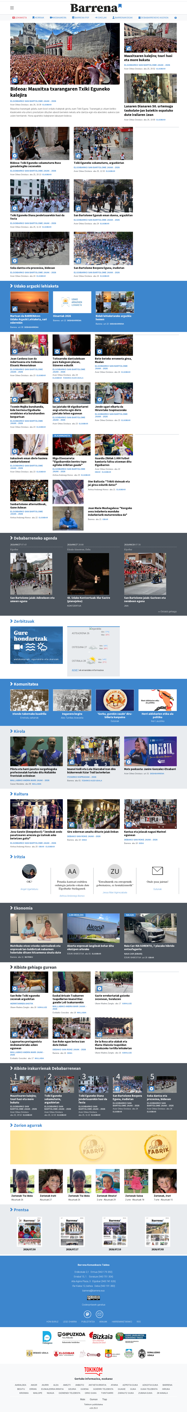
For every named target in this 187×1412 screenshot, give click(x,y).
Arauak (103, 1322)
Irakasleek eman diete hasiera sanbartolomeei (28, 459)
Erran (33, 1389)
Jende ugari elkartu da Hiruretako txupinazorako (111, 408)
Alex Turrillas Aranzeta (72, 717)
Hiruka (166, 1389)
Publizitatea (88, 1322)
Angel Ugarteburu (29, 889)
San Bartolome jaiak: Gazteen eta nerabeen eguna (145, 599)
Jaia (126, 606)
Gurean (94, 1399)
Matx (82, 1399)
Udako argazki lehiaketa (36, 286)
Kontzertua (74, 606)
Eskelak (102, 17)
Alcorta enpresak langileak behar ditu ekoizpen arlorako (90, 947)
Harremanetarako (122, 1322)
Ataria (114, 1385)
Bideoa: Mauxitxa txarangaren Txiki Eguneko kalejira (60, 91)
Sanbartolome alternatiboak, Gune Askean (28, 505)
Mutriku (29, 957)
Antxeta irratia (97, 1385)
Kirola (19, 731)
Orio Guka (90, 1393)
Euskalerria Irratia (52, 1389)
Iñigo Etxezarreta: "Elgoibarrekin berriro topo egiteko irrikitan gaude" (69, 461)
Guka (133, 1389)
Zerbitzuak (23, 621)
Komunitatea (25, 684)
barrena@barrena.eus (93, 1290)
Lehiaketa (21, 17)
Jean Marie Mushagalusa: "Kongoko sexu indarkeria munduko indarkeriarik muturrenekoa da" (110, 511)
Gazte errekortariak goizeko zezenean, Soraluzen (112, 997)
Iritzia (19, 856)
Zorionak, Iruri (162, 1195)
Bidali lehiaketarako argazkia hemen (113, 317)
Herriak (39, 17)
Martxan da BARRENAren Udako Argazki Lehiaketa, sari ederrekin (28, 319)
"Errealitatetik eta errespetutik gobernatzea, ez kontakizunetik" (114, 883)
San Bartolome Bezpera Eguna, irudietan (99, 268)
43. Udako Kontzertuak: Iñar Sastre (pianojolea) (88, 599)
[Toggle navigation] (12, 8)
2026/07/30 (29, 1249)
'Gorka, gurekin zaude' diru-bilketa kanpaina (115, 715)
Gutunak (115, 721)
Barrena (167, 1385)
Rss (139, 1322)
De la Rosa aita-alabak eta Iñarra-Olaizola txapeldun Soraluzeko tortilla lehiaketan (113, 1045)
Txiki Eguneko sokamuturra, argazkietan (99, 163)
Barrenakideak (124, 17)
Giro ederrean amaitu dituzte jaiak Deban (92, 831)
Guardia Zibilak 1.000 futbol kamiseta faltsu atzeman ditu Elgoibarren (113, 461)
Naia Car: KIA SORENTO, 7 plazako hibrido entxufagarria (149, 947)
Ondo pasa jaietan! (157, 881)
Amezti (67, 1385)
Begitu (21, 1389)
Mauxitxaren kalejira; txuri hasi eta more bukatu (148, 57)
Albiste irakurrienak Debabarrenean (47, 1068)
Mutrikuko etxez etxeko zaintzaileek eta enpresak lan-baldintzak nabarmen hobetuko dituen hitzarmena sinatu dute (35, 949)
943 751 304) (106, 1276)
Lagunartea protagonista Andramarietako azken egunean (26, 1045)
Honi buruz (52, 1322)
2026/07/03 (157, 1249)
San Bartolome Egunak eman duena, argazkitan (103, 215)
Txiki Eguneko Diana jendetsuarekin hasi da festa (37, 216)
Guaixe (121, 1389)
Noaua (50, 1393)
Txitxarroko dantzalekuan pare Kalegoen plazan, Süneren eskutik (69, 362)
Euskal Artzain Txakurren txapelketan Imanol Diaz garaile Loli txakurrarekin (68, 999)
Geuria (72, 1389)
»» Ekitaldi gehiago (167, 611)
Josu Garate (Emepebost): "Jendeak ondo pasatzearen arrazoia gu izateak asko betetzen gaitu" (36, 835)
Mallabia (36, 784)
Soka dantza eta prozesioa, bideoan (32, 268)
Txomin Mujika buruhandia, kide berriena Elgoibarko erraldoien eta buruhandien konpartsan (27, 411)
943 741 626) (109, 1281)
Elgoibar (47, 105)
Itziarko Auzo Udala (73, 378)
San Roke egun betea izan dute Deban (69, 1043)
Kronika (23, 1393)
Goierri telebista (103, 1389)
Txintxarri (107, 1393)
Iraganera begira (72, 713)
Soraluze (42, 1007)
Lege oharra (70, 1322)
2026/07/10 (115, 1249)
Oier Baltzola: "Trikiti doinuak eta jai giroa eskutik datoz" (109, 483)
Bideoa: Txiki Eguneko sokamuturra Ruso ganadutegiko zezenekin (35, 164)
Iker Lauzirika (157, 721)
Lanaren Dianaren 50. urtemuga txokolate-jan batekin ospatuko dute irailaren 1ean (148, 110)
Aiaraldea (20, 1385)
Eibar (98, 472)
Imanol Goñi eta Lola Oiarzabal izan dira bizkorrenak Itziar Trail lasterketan (91, 770)
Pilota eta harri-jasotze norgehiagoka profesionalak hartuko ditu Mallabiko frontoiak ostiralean (33, 772)
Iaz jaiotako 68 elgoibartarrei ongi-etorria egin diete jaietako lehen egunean (70, 410)
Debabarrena (31, 327)
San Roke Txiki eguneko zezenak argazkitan (25, 997)
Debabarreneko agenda (154, 17)
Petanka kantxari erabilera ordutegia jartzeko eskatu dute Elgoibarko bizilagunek (72, 885)
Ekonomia (23, 908)
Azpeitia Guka (130, 1385)
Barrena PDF (81, 17)
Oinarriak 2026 (62, 316)
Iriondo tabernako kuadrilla (29, 713)
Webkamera (59, 17)
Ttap (104, 1399)
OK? (29, 881)
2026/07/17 (72, 1249)
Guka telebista (149, 1389)
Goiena (85, 1389)
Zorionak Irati (48, 1195)
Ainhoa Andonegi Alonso (72, 895)
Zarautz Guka (126, 1393)
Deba (84, 840)
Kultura (20, 794)
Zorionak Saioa (134, 1195)
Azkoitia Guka (150, 1385)
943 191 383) (108, 1286)
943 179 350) (105, 1272)
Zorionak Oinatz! (107, 1195)
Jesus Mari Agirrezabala (115, 892)
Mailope (37, 1393)
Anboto (79, 1385)
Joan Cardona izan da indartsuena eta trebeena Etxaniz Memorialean (26, 362)
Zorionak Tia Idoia (22, 1195)
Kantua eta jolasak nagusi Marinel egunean (145, 833)
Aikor (34, 1385)
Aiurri (45, 1385)
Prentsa (21, 1209)
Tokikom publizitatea (93, 1404)
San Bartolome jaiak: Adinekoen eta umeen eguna (32, 599)
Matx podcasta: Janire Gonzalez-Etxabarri (150, 769)
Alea (55, 1385)
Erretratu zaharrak (29, 717)
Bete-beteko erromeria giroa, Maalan (113, 360)
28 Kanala (162, 1393)
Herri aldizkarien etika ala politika (157, 715)
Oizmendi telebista (69, 1393)
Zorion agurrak (27, 1125)
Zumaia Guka (145, 1393)
